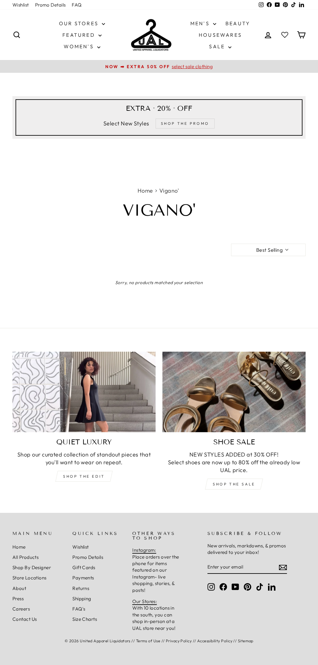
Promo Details (50, 5)
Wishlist (20, 5)
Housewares (220, 35)
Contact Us (24, 619)
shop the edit (84, 476)
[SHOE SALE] (234, 392)
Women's (80, 46)
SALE (218, 46)
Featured (79, 35)
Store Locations (29, 578)
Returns (80, 588)
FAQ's (78, 609)
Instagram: (144, 550)
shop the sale (234, 484)
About (19, 588)
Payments (83, 578)
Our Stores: (144, 601)
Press (18, 599)
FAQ (76, 5)
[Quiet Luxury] (84, 392)
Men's (200, 23)
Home (145, 190)
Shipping (81, 599)
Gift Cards (83, 567)
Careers (21, 609)
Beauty (237, 23)
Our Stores (79, 23)
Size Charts (84, 619)
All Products (25, 557)
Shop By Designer (31, 567)
